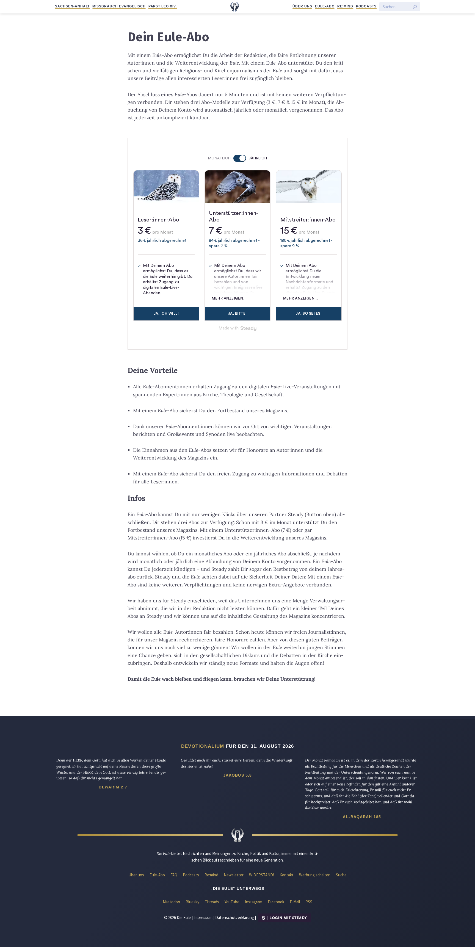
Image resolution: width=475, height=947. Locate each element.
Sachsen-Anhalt (72, 6)
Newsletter (234, 874)
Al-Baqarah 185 (362, 817)
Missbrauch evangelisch (118, 6)
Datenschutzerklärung (234, 917)
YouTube (232, 901)
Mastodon (171, 901)
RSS (308, 901)
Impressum (203, 917)
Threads (212, 901)
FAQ (173, 874)
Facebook (276, 901)
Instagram (253, 901)
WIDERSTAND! (261, 874)
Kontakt (287, 874)
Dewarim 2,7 (113, 787)
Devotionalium (202, 746)
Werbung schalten (314, 874)
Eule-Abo (325, 6)
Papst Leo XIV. (162, 6)
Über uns (302, 6)
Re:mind (345, 6)
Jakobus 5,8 (237, 775)
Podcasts (366, 6)
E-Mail (295, 901)
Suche (341, 874)
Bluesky (192, 901)
